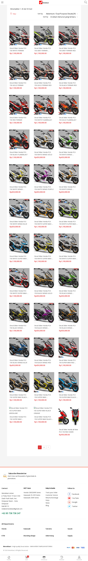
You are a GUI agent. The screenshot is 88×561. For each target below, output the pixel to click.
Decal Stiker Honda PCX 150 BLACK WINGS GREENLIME (67, 293)
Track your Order (51, 492)
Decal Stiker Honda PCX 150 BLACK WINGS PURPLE (42, 328)
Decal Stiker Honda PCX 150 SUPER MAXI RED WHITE (67, 362)
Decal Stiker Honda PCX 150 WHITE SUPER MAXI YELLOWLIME (43, 258)
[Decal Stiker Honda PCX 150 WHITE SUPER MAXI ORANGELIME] (44, 209)
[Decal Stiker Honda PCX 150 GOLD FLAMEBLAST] (68, 105)
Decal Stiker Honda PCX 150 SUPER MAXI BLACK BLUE (68, 397)
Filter (14, 14)
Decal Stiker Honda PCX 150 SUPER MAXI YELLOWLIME (42, 397)
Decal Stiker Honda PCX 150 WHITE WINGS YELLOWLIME (18, 189)
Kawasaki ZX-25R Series (32, 495)
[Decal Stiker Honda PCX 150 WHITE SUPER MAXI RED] (19, 278)
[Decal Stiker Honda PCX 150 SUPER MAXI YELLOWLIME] (44, 382)
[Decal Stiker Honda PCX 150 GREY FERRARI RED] (68, 36)
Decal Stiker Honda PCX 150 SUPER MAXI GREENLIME (18, 419)
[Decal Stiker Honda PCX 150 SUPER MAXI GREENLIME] (19, 410)
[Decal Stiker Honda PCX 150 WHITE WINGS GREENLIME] (68, 140)
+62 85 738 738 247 (11, 513)
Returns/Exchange (52, 498)
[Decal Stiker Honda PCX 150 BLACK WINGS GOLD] (44, 278)
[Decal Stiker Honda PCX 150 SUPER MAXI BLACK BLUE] (68, 382)
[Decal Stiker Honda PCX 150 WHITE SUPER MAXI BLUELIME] (19, 244)
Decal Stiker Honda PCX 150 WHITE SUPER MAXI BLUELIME (18, 258)
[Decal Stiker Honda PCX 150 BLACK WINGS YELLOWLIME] (19, 313)
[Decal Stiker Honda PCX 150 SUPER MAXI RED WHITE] (68, 348)
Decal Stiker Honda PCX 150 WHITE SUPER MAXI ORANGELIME (43, 224)
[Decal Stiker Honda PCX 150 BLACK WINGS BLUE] (19, 348)
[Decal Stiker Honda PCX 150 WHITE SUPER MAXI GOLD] (68, 244)
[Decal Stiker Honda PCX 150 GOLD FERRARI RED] (44, 70)
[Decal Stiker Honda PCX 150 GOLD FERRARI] (19, 70)
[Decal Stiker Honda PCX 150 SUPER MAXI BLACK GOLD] (19, 382)
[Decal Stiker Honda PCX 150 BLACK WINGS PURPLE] (44, 313)
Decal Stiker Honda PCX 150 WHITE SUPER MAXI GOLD (67, 258)
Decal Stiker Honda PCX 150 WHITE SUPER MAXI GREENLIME (67, 224)
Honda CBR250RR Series (32, 492)
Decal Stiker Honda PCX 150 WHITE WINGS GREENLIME (67, 154)
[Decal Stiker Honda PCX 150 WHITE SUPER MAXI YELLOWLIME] (44, 244)
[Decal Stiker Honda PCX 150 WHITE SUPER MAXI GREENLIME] (68, 209)
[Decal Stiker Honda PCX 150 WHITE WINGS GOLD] (44, 140)
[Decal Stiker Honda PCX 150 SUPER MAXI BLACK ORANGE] (44, 410)
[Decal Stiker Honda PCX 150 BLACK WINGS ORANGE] (68, 313)
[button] (61, 13)
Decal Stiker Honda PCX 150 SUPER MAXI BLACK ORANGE (43, 419)
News (48, 503)
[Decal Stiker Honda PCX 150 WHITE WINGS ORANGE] (68, 174)
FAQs (47, 500)
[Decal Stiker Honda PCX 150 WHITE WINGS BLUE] (19, 209)
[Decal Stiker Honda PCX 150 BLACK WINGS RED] (44, 348)
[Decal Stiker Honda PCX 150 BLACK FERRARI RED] (68, 70)
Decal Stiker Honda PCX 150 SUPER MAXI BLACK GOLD (18, 397)
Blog (47, 505)
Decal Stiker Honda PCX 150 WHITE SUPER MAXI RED (18, 293)
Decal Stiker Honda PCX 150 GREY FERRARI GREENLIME (42, 50)
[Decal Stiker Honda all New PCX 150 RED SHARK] (68, 417)
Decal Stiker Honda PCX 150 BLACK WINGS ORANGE (67, 328)
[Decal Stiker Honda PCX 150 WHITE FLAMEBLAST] (44, 105)
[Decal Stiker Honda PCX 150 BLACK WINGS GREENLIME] (68, 278)
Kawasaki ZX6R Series (31, 498)
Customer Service (52, 495)
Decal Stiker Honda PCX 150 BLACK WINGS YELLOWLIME (18, 328)
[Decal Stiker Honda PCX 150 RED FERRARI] (19, 105)
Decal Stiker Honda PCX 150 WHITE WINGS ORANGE (67, 189)
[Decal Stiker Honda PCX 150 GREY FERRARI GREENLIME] (44, 36)
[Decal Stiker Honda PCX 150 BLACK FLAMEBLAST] (19, 140)
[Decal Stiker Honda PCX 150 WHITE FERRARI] (19, 36)
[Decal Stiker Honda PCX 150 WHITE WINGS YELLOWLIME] (19, 174)
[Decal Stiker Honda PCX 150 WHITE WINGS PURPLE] (44, 174)
